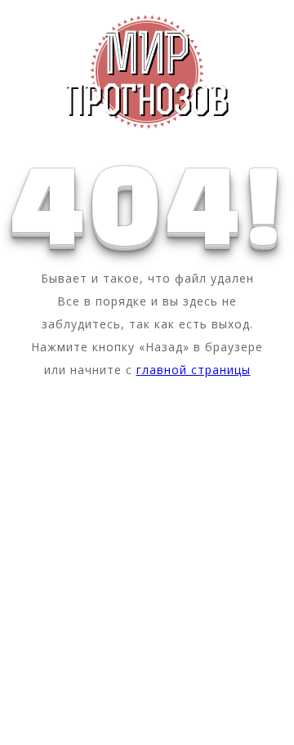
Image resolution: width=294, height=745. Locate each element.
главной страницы (193, 369)
